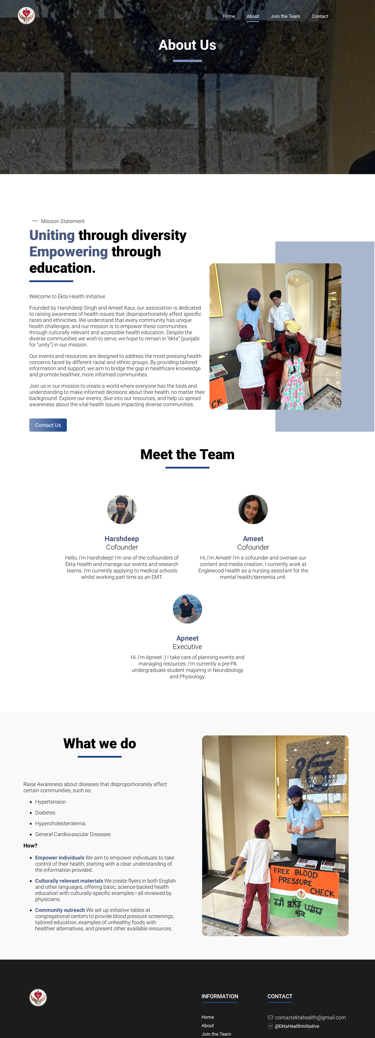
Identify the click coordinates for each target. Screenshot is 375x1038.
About (253, 16)
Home (229, 16)
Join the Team (285, 16)
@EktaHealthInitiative (297, 1026)
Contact (320, 16)
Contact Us (48, 425)
